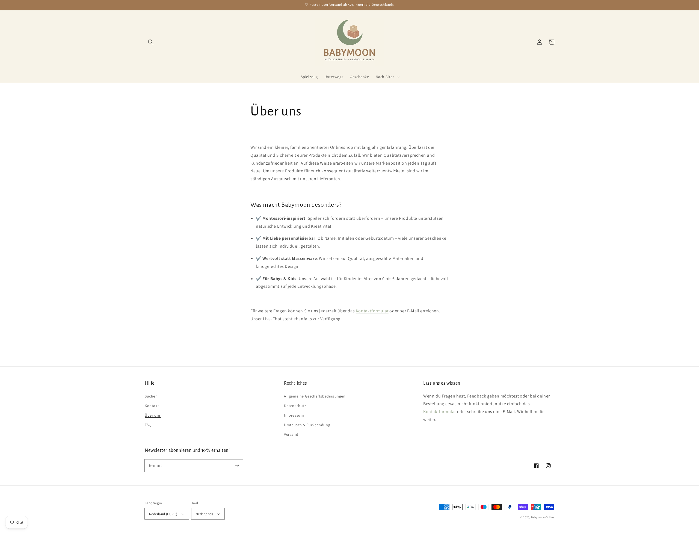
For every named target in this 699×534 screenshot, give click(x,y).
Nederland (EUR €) (163, 514)
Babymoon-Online (543, 517)
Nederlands (204, 514)
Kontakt (152, 405)
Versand (291, 434)
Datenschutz (295, 405)
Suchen (151, 396)
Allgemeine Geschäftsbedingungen (315, 396)
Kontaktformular (440, 411)
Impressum (294, 415)
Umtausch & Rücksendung (307, 424)
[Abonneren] (237, 465)
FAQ (148, 424)
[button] (151, 42)
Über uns (153, 415)
